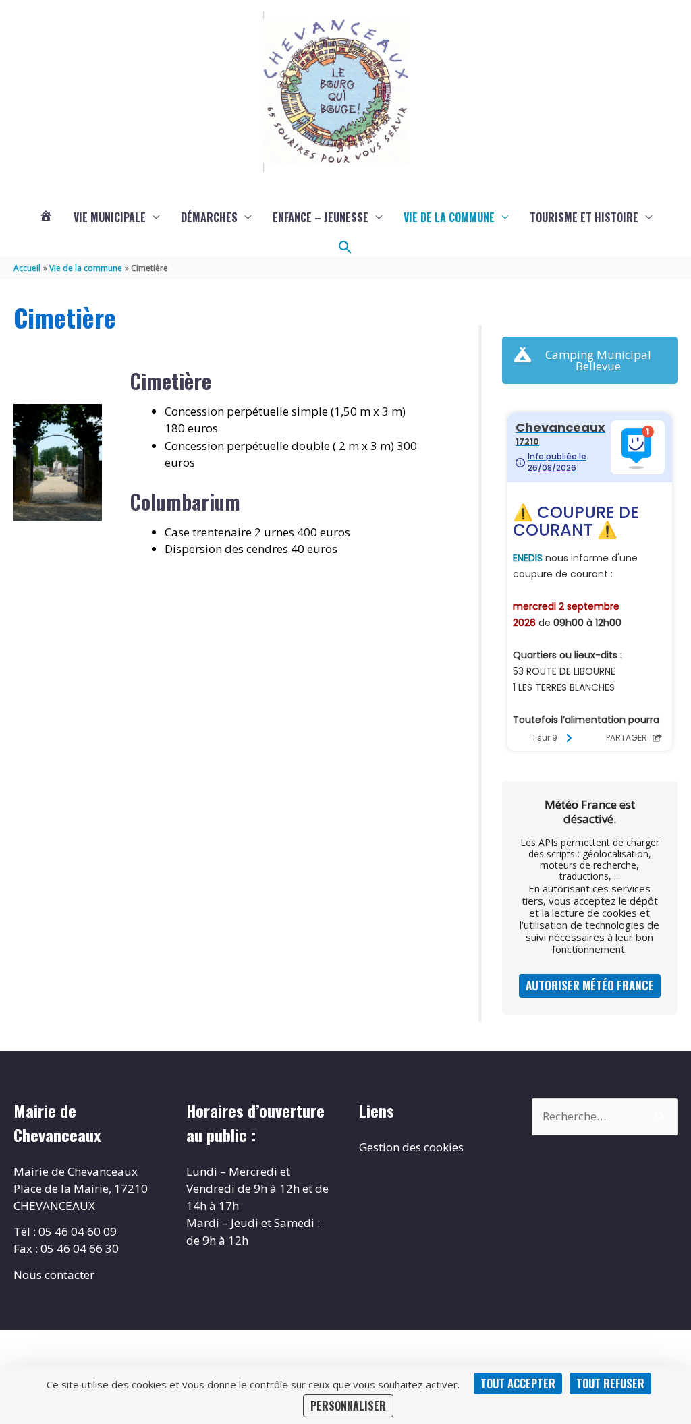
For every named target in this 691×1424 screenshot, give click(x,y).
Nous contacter (53, 1274)
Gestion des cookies (411, 1147)
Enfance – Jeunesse (320, 217)
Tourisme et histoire (584, 217)
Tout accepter (517, 1383)
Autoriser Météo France (590, 985)
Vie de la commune (449, 217)
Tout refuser (610, 1383)
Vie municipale (110, 217)
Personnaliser (348, 1406)
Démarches (209, 217)
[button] (345, 247)
